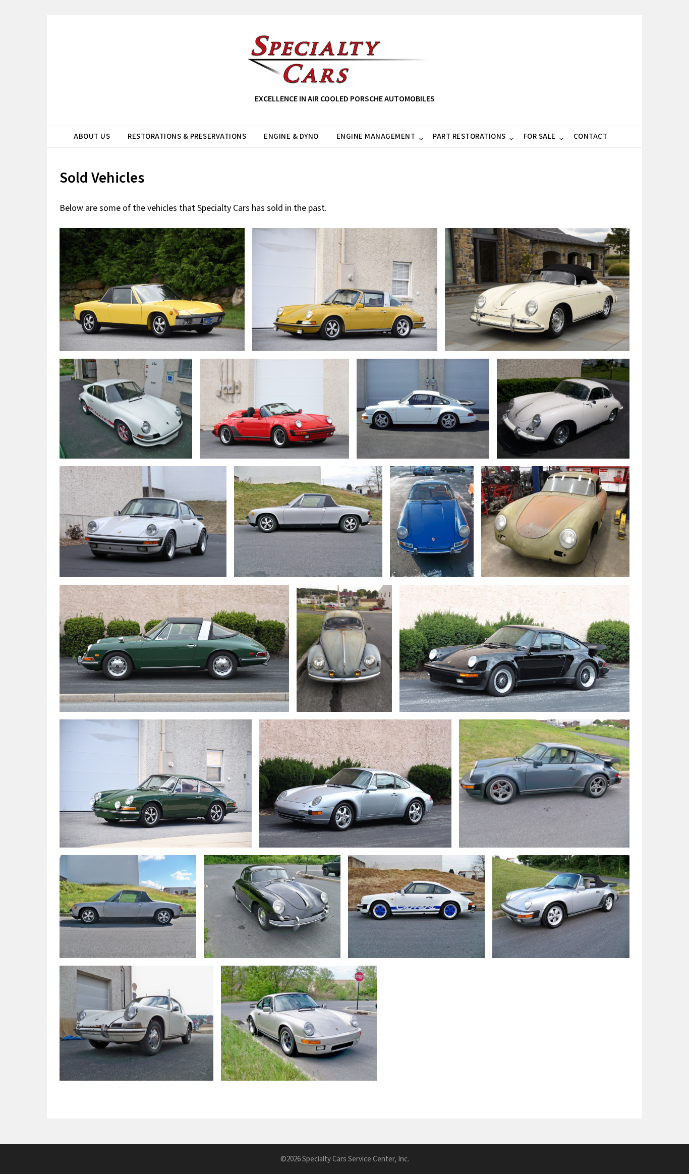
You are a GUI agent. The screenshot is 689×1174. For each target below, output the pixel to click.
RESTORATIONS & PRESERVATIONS (187, 136)
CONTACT (590, 136)
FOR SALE (540, 136)
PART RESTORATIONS (469, 136)
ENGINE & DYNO (291, 136)
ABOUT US (92, 136)
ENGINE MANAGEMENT (376, 136)
